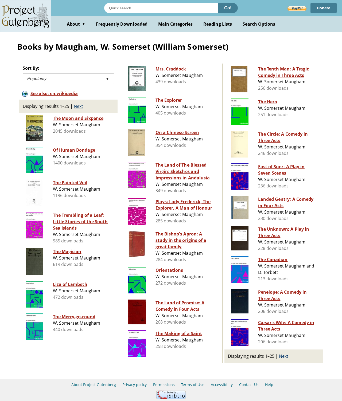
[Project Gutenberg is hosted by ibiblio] (171, 397)
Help (269, 384)
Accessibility (222, 384)
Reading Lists (217, 24)
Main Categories (175, 24)
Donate (323, 7)
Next (78, 106)
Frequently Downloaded (121, 24)
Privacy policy (134, 384)
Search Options (259, 24)
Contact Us (248, 384)
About (76, 24)
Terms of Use (192, 384)
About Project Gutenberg (93, 384)
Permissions (164, 384)
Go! (227, 8)
